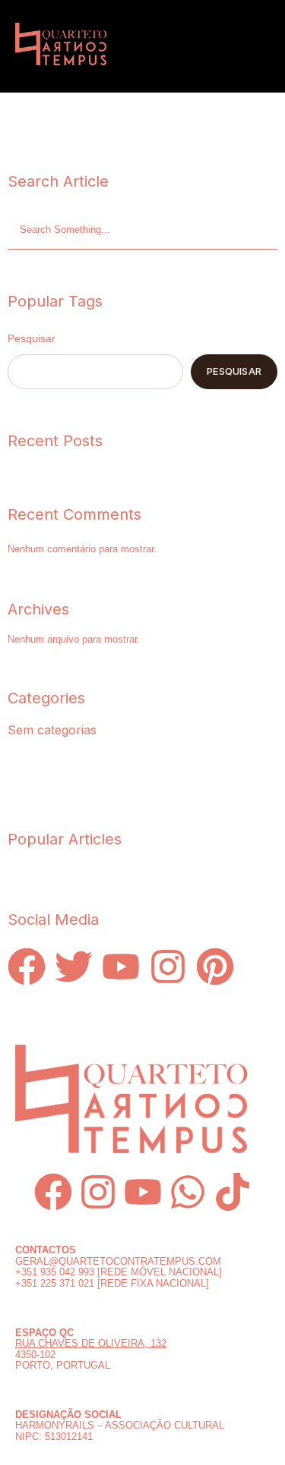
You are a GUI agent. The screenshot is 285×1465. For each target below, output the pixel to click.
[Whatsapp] (188, 1192)
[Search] (269, 230)
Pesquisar (31, 338)
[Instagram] (98, 1192)
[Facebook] (53, 1192)
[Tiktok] (233, 1192)
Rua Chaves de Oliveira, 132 (90, 1343)
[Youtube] (143, 1192)
